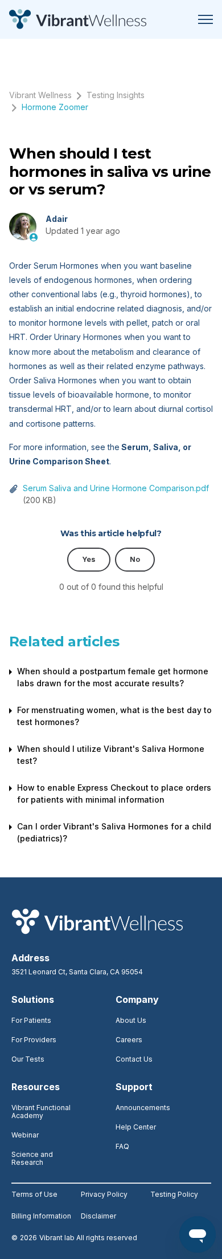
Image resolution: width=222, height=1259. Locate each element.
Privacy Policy (104, 1195)
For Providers (33, 1039)
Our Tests (27, 1059)
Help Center (136, 1127)
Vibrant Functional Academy (41, 1111)
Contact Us (134, 1059)
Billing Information (41, 1216)
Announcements (143, 1107)
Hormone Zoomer (55, 107)
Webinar (25, 1135)
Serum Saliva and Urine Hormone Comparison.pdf (116, 488)
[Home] (77, 19)
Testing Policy (174, 1195)
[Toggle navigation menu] (205, 19)
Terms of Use (34, 1195)
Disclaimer (98, 1216)
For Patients (31, 1020)
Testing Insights (116, 95)
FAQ (122, 1146)
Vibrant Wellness (40, 95)
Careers (129, 1039)
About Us (131, 1020)
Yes (89, 559)
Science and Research (32, 1158)
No (135, 559)
